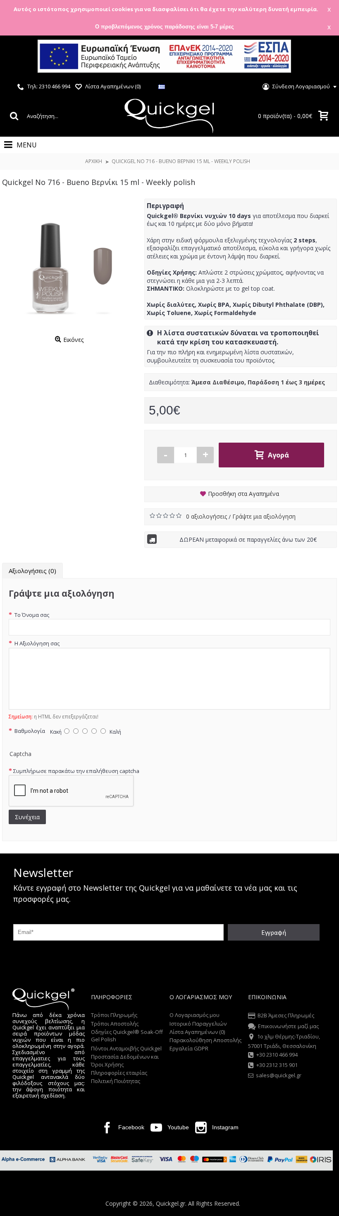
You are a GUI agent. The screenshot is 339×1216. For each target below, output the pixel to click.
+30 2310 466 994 (277, 1054)
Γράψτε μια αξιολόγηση (264, 516)
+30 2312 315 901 (277, 1065)
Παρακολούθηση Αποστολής (205, 1040)
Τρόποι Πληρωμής (114, 1015)
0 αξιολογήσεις (207, 516)
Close (322, 57)
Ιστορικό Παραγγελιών (198, 1023)
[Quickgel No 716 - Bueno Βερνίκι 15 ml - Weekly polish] (69, 265)
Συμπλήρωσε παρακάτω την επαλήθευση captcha (76, 771)
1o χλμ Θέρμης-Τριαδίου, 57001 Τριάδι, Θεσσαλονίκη (284, 1041)
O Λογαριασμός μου (195, 1015)
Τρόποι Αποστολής (114, 1023)
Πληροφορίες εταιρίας (119, 1072)
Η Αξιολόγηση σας (36, 643)
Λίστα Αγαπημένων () (197, 1032)
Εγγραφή (273, 932)
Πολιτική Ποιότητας (115, 1081)
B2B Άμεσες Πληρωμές (286, 1015)
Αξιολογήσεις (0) (32, 571)
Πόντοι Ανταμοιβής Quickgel (126, 1048)
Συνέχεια (27, 817)
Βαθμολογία (29, 731)
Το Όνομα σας (31, 615)
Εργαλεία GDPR (189, 1048)
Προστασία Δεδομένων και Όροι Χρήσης (125, 1060)
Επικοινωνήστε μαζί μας (288, 1026)
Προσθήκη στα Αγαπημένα (243, 494)
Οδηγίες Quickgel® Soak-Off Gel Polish (127, 1035)
